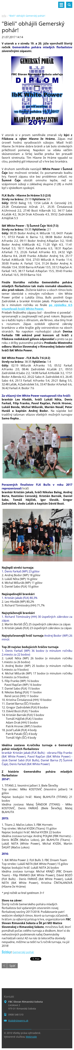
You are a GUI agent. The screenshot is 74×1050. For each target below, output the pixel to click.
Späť (12, 966)
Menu (61, 5)
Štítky (6, 952)
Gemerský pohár (23, 952)
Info (4, 15)
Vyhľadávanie (69, 5)
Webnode (31, 1036)
